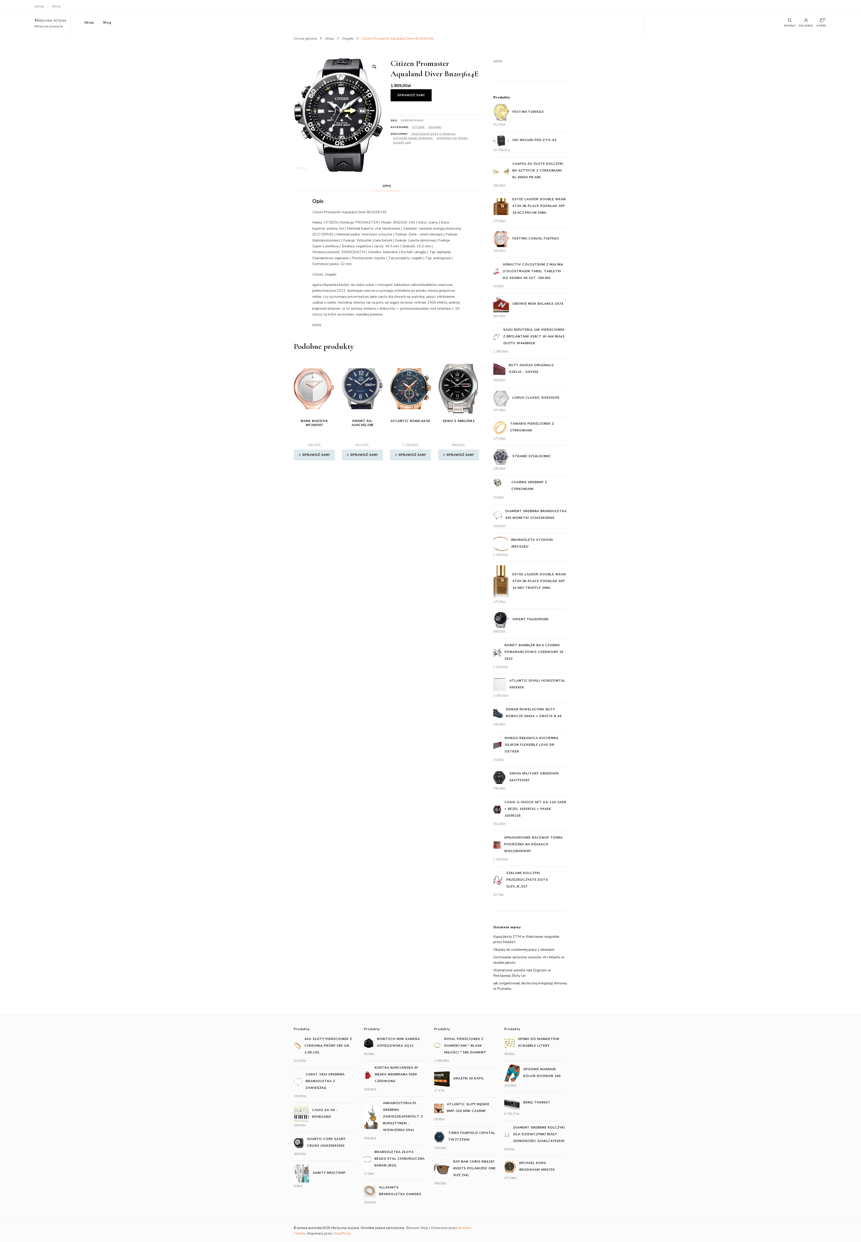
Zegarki (434, 127)
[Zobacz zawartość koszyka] (821, 21)
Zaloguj (806, 25)
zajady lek (402, 142)
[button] (374, 67)
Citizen (418, 127)
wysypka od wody (452, 138)
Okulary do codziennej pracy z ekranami (523, 949)
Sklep (39, 6)
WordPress (342, 1233)
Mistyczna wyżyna (50, 20)
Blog (56, 6)
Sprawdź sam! (411, 95)
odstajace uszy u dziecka (433, 134)
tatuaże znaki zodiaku (413, 138)
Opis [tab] (387, 186)
